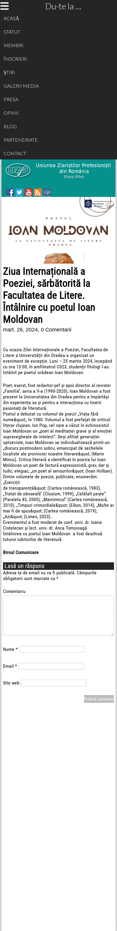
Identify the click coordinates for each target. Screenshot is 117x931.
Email (10, 666)
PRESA (11, 99)
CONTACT (15, 153)
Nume (10, 649)
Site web (11, 683)
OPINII (11, 113)
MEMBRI (13, 45)
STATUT (12, 32)
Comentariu (14, 591)
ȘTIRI (9, 72)
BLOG (10, 126)
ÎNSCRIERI (15, 59)
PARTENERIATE (21, 140)
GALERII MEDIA (21, 86)
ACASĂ (11, 18)
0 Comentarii (56, 330)
